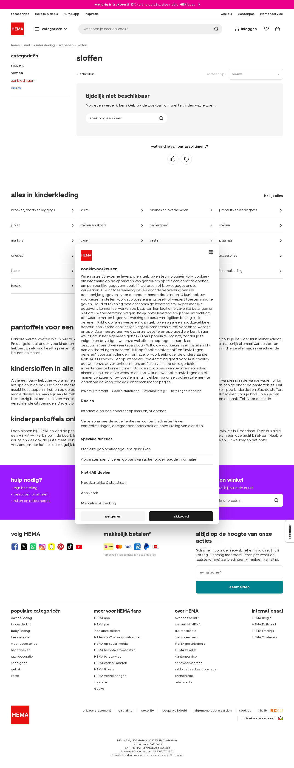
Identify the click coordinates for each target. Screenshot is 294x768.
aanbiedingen (22, 80)
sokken (224, 225)
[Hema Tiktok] (70, 546)
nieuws (99, 689)
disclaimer (126, 710)
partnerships (184, 676)
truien (85, 240)
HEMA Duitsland (264, 624)
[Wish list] (266, 28)
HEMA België (261, 618)
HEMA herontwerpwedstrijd (115, 650)
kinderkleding (44, 45)
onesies (17, 255)
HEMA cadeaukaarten (110, 663)
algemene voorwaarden (213, 710)
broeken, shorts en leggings (33, 210)
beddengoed (21, 637)
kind (26, 45)
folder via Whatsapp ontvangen (117, 637)
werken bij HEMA (188, 624)
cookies (245, 710)
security (147, 710)
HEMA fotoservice (108, 656)
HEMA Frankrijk (263, 631)
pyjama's (225, 240)
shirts (84, 210)
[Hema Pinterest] (60, 546)
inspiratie (100, 682)
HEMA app (102, 618)
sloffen (17, 73)
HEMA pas (101, 624)
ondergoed (159, 225)
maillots (17, 240)
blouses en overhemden (169, 210)
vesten (155, 240)
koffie (15, 676)
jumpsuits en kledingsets (238, 210)
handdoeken (20, 650)
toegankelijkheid (174, 710)
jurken (15, 225)
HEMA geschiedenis (190, 644)
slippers (17, 65)
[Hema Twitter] (24, 546)
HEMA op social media (111, 644)
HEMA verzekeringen (110, 676)
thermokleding (231, 271)
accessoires (228, 255)
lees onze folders (107, 631)
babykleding (20, 631)
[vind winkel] (276, 500)
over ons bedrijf (187, 618)
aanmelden (239, 587)
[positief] (172, 159)
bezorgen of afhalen (31, 494)
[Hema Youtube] (79, 546)
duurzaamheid (185, 631)
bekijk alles (273, 196)
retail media (183, 682)
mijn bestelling (25, 488)
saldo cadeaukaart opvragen (196, 669)
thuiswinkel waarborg (257, 718)
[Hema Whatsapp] (33, 546)
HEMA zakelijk (185, 650)
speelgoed (19, 663)
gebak (16, 669)
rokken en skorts (93, 225)
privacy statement (96, 710)
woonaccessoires (24, 644)
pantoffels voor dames (248, 399)
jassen (15, 271)
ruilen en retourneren (32, 500)
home (15, 45)
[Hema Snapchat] (51, 546)
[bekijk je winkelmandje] (277, 28)
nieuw (16, 88)
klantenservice (186, 656)
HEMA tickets (104, 669)
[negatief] (186, 159)
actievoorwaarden (188, 663)
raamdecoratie (22, 656)
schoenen (66, 45)
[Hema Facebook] (14, 546)
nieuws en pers (186, 637)
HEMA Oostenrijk (264, 637)
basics (15, 286)
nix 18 (262, 710)
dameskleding (21, 618)
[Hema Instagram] (42, 546)
